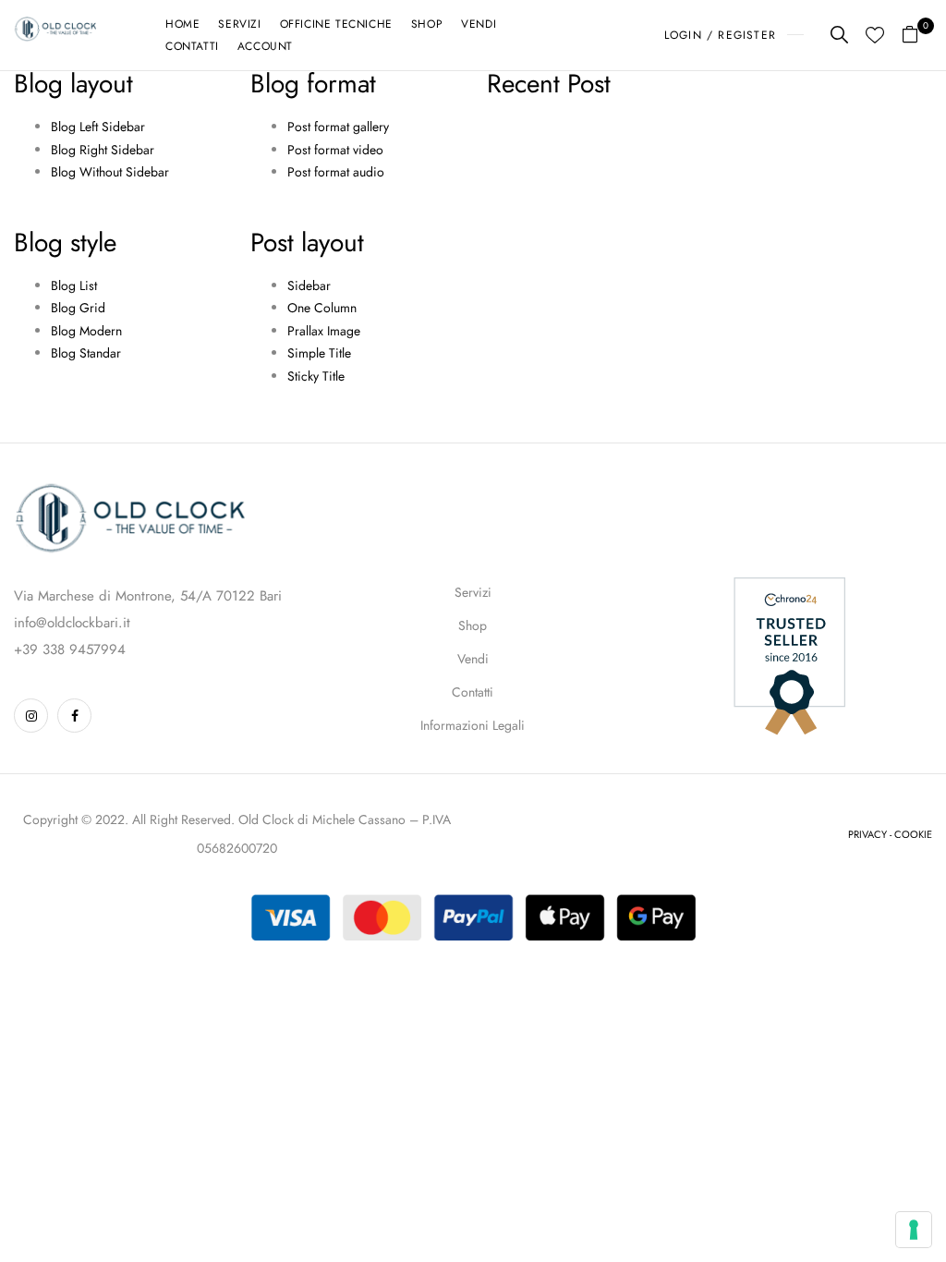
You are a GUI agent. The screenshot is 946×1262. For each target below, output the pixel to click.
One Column (322, 307)
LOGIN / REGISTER (720, 35)
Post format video (335, 149)
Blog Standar (86, 353)
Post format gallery (338, 126)
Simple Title (319, 353)
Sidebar (309, 285)
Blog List (74, 285)
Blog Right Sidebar (102, 149)
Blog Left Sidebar (98, 126)
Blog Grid (78, 307)
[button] (917, 35)
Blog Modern (86, 331)
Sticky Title (316, 376)
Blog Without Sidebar (110, 172)
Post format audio (335, 172)
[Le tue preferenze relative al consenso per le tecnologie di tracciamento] (913, 1229)
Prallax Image (323, 331)
